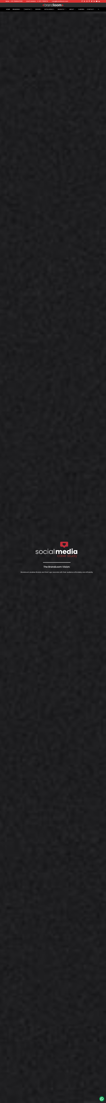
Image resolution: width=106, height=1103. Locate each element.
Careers (81, 9)
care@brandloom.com (60, 1)
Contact (90, 9)
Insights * (61, 9)
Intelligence (49, 9)
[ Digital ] (27, 9)
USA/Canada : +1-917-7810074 (37, 1)
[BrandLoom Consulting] (53, 5)
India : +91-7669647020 (14, 1)
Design (37, 9)
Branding (16, 9)
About (71, 9)
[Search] (98, 9)
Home (8, 9)
